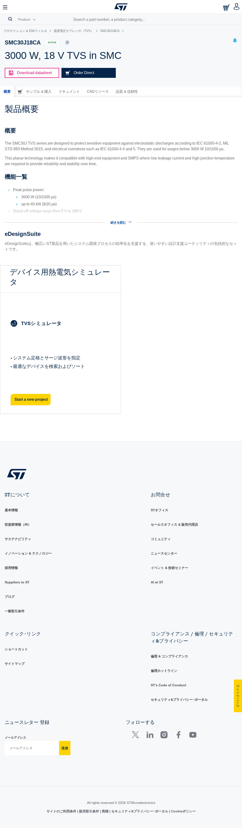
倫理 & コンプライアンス (169, 656)
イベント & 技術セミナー (169, 568)
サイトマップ (15, 663)
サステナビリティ (18, 539)
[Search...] (10, 19)
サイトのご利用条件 (62, 811)
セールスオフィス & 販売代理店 (174, 524)
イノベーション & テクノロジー (28, 553)
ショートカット (16, 649)
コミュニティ (161, 539)
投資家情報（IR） (18, 524)
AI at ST (157, 582)
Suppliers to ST (17, 582)
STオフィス (159, 510)
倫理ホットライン (164, 671)
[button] (5, 6)
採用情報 (11, 568)
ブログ (10, 597)
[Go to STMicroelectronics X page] (136, 736)
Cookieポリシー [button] (183, 811)
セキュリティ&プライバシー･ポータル (179, 699)
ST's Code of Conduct (168, 685)
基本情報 (11, 510)
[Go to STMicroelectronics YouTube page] (192, 736)
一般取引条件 (15, 611)
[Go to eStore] (227, 7)
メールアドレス (15, 737)
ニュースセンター (164, 553)
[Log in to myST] (237, 7)
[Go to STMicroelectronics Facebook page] (178, 736)
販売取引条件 (89, 811)
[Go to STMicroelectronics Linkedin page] (149, 736)
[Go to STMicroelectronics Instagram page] (163, 736)
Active (52, 42)
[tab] (7, 91)
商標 (105, 811)
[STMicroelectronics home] (121, 6)
